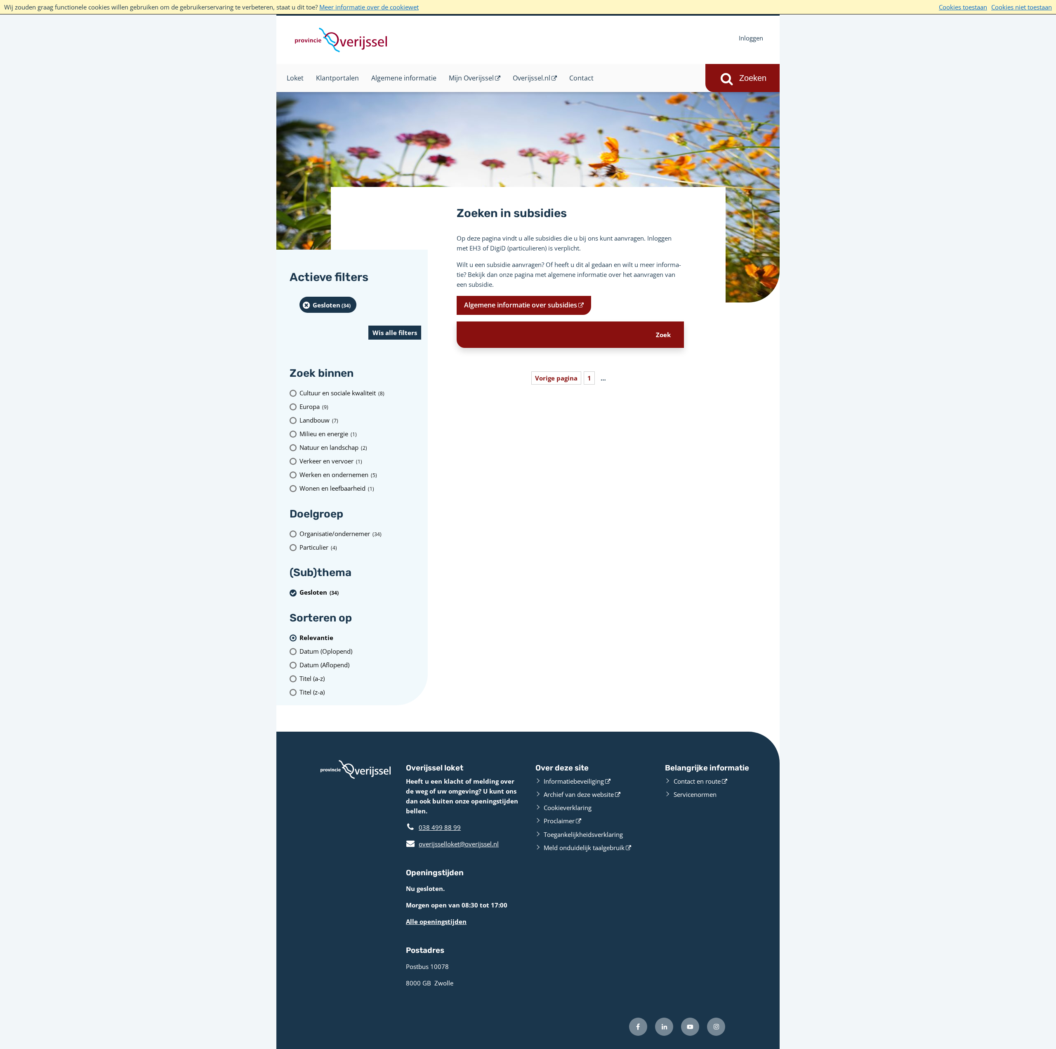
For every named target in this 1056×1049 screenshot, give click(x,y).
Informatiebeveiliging (574, 781)
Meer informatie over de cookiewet (369, 7)
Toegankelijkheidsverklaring (583, 834)
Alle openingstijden (436, 921)
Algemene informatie (403, 78)
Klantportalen (337, 78)
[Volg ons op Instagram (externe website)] (716, 1027)
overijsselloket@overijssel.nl (452, 844)
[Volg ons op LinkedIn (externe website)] (664, 1027)
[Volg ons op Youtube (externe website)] (690, 1027)
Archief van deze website (579, 794)
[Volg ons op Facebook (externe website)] (638, 1027)
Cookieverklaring (568, 807)
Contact (581, 78)
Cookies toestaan (963, 7)
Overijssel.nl (531, 78)
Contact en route (697, 781)
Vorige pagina (556, 378)
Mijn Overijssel (471, 78)
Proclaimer (559, 821)
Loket (295, 78)
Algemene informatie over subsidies (520, 305)
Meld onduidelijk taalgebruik (584, 847)
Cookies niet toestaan (1021, 7)
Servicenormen (695, 794)
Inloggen (751, 38)
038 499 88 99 (440, 827)
